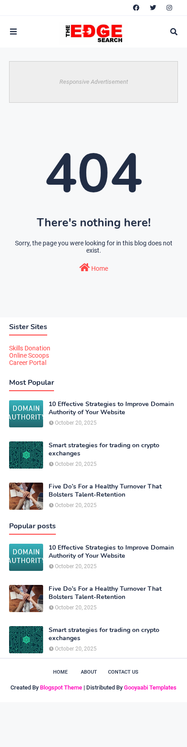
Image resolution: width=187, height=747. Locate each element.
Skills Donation (29, 348)
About (89, 672)
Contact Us (123, 672)
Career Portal (27, 362)
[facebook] (136, 7)
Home (99, 268)
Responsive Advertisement (93, 81)
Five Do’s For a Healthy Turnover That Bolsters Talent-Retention (105, 491)
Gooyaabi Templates (150, 687)
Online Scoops (29, 355)
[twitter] (153, 7)
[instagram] (169, 7)
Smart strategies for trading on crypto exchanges (104, 449)
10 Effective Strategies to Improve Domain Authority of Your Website (111, 408)
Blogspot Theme (61, 687)
